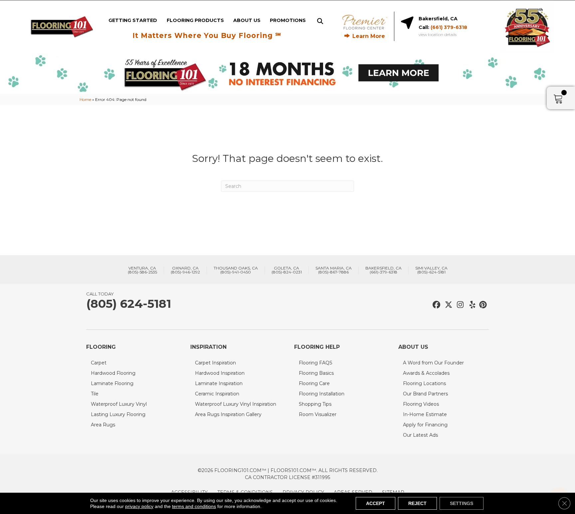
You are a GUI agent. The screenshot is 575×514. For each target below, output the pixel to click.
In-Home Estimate (425, 414)
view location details (438, 34)
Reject (417, 503)
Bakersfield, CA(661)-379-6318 (383, 270)
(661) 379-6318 (449, 27)
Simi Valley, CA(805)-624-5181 (431, 270)
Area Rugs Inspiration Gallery (228, 414)
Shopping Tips (315, 404)
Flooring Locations (424, 383)
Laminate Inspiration (219, 383)
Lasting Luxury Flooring (118, 414)
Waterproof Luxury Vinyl (119, 404)
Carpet (98, 363)
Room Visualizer (317, 414)
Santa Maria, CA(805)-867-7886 (333, 270)
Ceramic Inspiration (217, 394)
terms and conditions (194, 506)
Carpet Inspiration (215, 363)
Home (85, 99)
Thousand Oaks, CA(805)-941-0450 (236, 270)
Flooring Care (314, 383)
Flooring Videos (421, 404)
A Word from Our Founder (433, 363)
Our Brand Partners (425, 394)
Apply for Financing (425, 425)
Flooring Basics (316, 373)
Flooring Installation (321, 394)
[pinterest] (482, 305)
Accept (375, 503)
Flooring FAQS (315, 363)
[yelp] (470, 305)
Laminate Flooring (112, 383)
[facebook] (435, 305)
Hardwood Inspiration (220, 373)
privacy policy (139, 506)
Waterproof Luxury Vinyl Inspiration (235, 404)
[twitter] (447, 305)
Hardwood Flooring (113, 373)
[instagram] (459, 305)
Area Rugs (103, 425)
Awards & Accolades (426, 373)
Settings (461, 503)
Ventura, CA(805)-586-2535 (142, 270)
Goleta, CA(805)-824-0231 (287, 270)
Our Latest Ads (420, 435)
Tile (94, 394)
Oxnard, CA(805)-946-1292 (185, 270)
